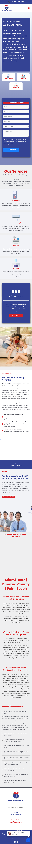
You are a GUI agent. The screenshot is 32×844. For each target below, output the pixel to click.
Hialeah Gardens (7, 645)
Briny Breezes (7, 676)
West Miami (24, 658)
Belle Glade (10, 674)
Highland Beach (7, 680)
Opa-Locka (13, 653)
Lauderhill (27, 609)
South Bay (23, 693)
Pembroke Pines (17, 616)
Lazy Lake (5, 611)
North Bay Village (12, 651)
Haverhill (26, 678)
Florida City (11, 643)
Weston (27, 620)
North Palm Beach (23, 687)
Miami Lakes (12, 649)
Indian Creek (23, 645)
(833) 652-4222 (19, 2)
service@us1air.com (16, 814)
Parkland (24, 614)
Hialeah (25, 643)
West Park (21, 620)
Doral (26, 640)
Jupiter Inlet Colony (7, 682)
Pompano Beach (8, 618)
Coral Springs (21, 603)
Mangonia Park (14, 687)
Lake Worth (8, 684)
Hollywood (25, 607)
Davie (8, 605)
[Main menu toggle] (28, 8)
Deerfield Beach (15, 605)
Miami (15, 647)
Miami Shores (20, 649)
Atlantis (4, 674)
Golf (8, 678)
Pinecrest (27, 653)
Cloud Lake (14, 676)
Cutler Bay (21, 640)
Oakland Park (18, 614)
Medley (11, 647)
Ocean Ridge (6, 689)
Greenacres (13, 678)
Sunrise (10, 620)
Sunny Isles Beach (17, 655)
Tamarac (15, 620)
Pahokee (12, 689)
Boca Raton (17, 674)
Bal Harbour (13, 638)
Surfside (25, 655)
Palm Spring (23, 691)
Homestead (16, 645)
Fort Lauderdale (24, 605)
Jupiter (26, 680)
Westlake (25, 695)
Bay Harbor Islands (22, 638)
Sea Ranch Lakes (17, 618)
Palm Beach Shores (14, 691)
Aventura (7, 638)
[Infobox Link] (8, 77)
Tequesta (13, 695)
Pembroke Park (8, 616)
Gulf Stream (20, 678)
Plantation (24, 616)
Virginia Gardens (16, 658)
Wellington (19, 695)
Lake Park (27, 682)
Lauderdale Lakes (19, 609)
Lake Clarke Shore (18, 682)
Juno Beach (21, 680)
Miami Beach (21, 647)
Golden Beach (18, 643)
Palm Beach (19, 689)
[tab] (16, 720)
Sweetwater (8, 658)
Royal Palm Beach (15, 693)
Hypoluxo (14, 680)
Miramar (26, 611)
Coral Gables (14, 640)
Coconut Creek (6, 603)
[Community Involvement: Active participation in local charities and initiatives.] (16, 430)
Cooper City (14, 603)
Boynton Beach (25, 674)
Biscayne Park (6, 640)
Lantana (14, 684)
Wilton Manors (16, 622)
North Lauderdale (9, 614)
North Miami (21, 651)
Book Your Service (11, 150)
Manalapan (6, 687)
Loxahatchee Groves (22, 684)
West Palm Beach (16, 697)
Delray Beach (21, 676)
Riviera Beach (5, 693)
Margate (21, 611)
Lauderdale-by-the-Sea (8, 609)
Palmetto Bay (20, 653)
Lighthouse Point (13, 611)
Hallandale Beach (7, 607)
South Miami (8, 655)
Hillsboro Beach (17, 607)
